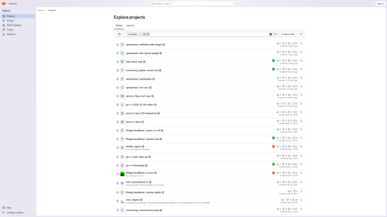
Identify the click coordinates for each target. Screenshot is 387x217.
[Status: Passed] (273, 60)
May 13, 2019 (292, 167)
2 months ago (292, 80)
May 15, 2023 (292, 123)
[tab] (119, 25)
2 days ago (293, 46)
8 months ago (291, 106)
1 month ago (292, 72)
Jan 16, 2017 (292, 194)
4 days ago (293, 54)
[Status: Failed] (273, 146)
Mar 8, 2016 (293, 212)
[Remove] (148, 34)
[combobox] (289, 34)
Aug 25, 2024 (292, 115)
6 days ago (293, 63)
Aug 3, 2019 (292, 149)
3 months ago (291, 97)
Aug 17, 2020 (292, 140)
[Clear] (271, 34)
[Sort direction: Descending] (301, 34)
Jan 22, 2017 (292, 185)
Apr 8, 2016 (293, 202)
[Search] (275, 34)
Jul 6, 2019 (293, 158)
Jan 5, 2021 (293, 132)
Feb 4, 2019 (292, 175)
